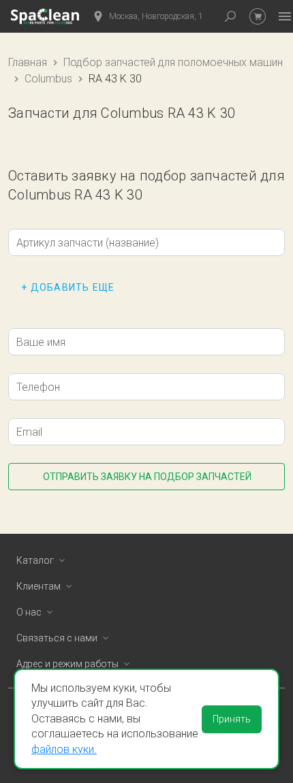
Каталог (35, 560)
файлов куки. (64, 749)
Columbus (48, 78)
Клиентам (38, 586)
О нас (29, 612)
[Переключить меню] (285, 16)
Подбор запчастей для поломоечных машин (173, 62)
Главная (27, 62)
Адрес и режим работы (67, 663)
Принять (232, 719)
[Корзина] (257, 16)
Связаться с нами (56, 638)
